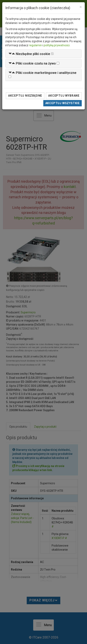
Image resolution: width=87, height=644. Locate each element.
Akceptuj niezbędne (25, 95)
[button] (29, 54)
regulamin (35, 45)
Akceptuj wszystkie (62, 103)
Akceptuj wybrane (64, 95)
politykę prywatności (57, 45)
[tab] (43, 54)
